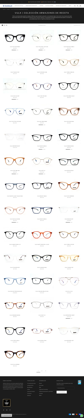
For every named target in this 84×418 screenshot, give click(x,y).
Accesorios (29, 393)
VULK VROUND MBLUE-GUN (42, 291)
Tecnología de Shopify (21, 414)
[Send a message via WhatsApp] (81, 415)
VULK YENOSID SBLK (42, 267)
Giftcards (29, 395)
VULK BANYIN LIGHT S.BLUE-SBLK (15, 196)
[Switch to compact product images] (6, 25)
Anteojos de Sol (19, 5)
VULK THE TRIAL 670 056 (15, 121)
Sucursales (41, 385)
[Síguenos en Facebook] (3, 410)
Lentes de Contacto (61, 5)
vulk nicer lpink (42, 340)
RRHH (40, 395)
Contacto (41, 393)
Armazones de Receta (31, 5)
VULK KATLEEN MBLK (15, 46)
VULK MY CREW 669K (42, 121)
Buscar (40, 383)
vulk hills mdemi (15, 364)
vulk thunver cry (15, 267)
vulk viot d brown (69, 196)
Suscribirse (61, 392)
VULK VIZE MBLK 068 (42, 72)
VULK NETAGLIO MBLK (69, 46)
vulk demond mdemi (15, 315)
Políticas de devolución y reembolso (46, 391)
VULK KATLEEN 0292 (69, 121)
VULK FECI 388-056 (15, 170)
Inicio (4, 9)
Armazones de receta (31, 383)
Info (70, 5)
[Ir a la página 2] (46, 371)
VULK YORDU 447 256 (69, 244)
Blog (40, 387)
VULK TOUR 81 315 (69, 267)
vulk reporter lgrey (69, 315)
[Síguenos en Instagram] (6, 410)
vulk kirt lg (42, 170)
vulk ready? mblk (42, 196)
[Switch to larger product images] (2, 25)
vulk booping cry (69, 340)
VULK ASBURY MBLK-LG (15, 244)
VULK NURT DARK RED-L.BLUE (42, 244)
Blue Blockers (49, 5)
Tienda (8, 9)
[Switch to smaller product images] (4, 25)
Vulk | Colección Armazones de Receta (19, 9)
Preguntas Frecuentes (43, 389)
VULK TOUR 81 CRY (15, 72)
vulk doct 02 (42, 315)
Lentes (41, 5)
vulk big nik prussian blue (15, 291)
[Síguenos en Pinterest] (10, 410)
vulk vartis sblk (15, 340)
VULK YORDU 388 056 (69, 72)
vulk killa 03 (69, 291)
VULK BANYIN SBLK (69, 170)
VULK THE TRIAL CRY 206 (42, 46)
